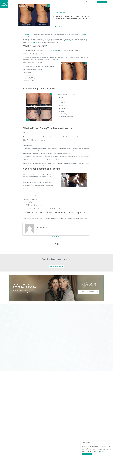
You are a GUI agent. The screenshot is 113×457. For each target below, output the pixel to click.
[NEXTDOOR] (34, 419)
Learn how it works (87, 292)
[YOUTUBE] (31, 419)
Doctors (25, 2)
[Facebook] (53, 26)
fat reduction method (53, 50)
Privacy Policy (70, 444)
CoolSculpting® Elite (28, 34)
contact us (34, 220)
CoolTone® (34, 42)
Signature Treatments (36, 2)
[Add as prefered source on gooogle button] (54, 428)
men (44, 66)
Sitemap (64, 444)
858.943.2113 (93, 2)
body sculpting (48, 67)
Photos (62, 2)
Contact (80, 2)
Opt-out (94, 453)
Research (74, 2)
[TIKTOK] (37, 419)
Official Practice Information (80, 444)
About (20, 2)
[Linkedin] (55, 26)
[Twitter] (57, 26)
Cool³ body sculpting (67, 40)
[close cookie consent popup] (110, 442)
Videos (68, 2)
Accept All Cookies (87, 453)
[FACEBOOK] (25, 419)
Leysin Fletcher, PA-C (60, 12)
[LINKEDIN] (28, 419)
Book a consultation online (56, 266)
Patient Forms (52, 421)
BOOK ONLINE (102, 2)
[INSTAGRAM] (22, 419)
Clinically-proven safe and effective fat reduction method (38, 74)
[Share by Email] (59, 26)
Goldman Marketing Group (56, 444)
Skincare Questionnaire (55, 416)
